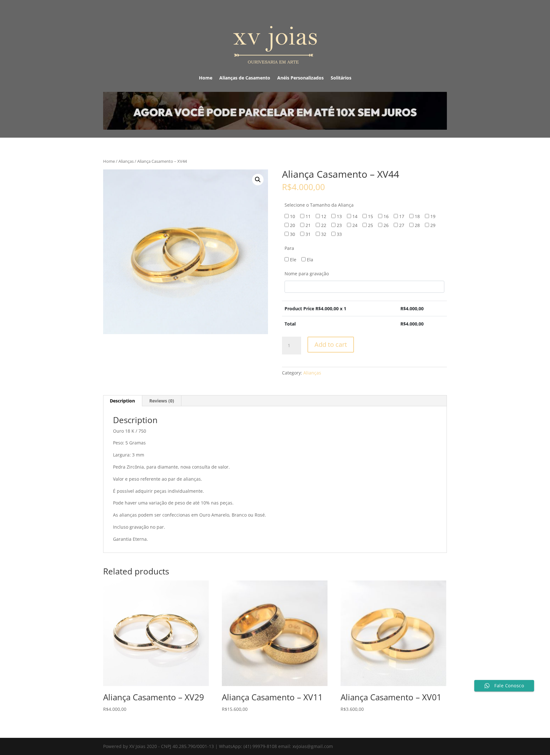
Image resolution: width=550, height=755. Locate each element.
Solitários (341, 78)
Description (122, 401)
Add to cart (330, 344)
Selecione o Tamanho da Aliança (319, 205)
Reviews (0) (161, 401)
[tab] (122, 400)
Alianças (126, 161)
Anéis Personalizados (300, 78)
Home (205, 78)
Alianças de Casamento (244, 78)
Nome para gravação (307, 274)
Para (289, 248)
